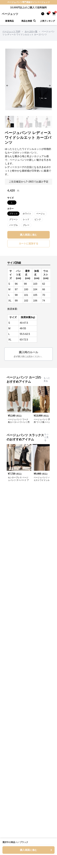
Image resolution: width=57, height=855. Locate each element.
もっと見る (47, 379)
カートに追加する (28, 243)
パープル (13, 225)
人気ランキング (47, 21)
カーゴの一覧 (31, 31)
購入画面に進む (28, 234)
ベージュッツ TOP (11, 31)
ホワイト (27, 213)
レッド (26, 219)
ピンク (38, 219)
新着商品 (9, 21)
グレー (26, 225)
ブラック (13, 213)
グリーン (13, 219)
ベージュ (40, 213)
